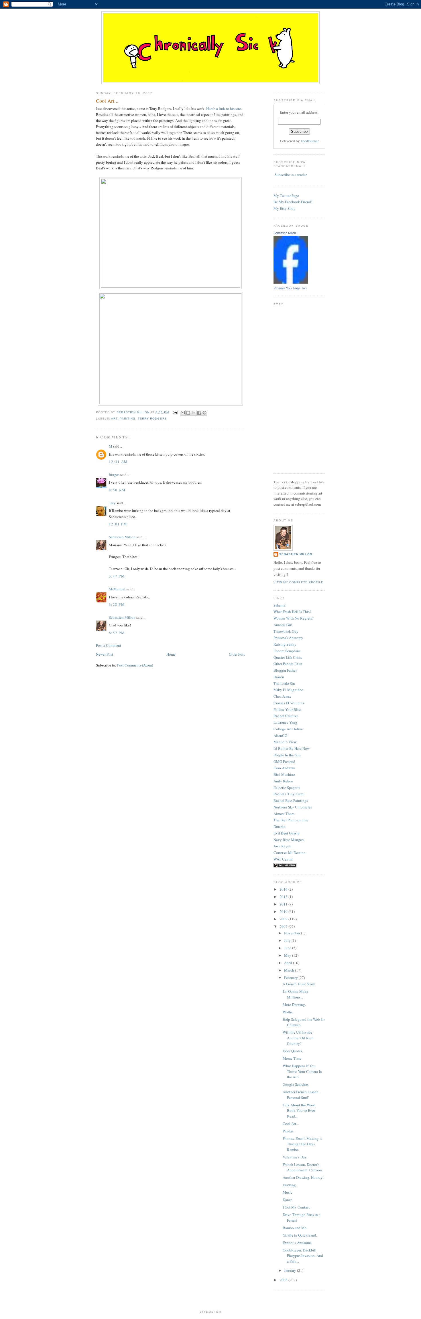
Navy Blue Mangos (289, 839)
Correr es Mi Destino (290, 852)
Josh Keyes (282, 846)
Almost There (284, 813)
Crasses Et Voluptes (289, 702)
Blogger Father (285, 670)
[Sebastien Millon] (291, 282)
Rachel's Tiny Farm (288, 793)
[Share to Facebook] (199, 413)
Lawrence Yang (285, 722)
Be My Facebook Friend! (293, 201)
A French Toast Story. (299, 983)
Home (171, 654)
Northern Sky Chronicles (293, 807)
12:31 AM (118, 461)
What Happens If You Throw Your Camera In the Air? (302, 1071)
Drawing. (290, 1184)
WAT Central (284, 859)
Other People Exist (288, 663)
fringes (114, 474)
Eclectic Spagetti (287, 787)
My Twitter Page (286, 195)
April (288, 962)
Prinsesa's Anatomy (288, 637)
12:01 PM (118, 524)
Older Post (237, 654)
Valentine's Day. (295, 1157)
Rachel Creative (286, 715)
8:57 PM (117, 632)
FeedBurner (310, 140)
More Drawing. (294, 1004)
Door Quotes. (293, 1050)
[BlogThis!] (188, 413)
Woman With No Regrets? (294, 618)
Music (287, 1192)
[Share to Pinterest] (204, 413)
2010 (284, 911)
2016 (284, 889)
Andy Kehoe (283, 781)
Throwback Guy (286, 631)
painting (127, 418)
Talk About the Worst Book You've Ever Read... (299, 1110)
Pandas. (288, 1131)
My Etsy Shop (285, 208)
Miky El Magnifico (288, 689)
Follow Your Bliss (287, 709)
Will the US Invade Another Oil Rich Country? (298, 1038)
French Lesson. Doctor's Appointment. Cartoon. (303, 1167)
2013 (284, 896)
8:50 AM (117, 490)
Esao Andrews (284, 767)
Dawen (279, 676)
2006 (284, 1279)
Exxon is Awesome (297, 1242)
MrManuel (117, 589)
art (114, 418)
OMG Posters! (284, 761)
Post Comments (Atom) (135, 665)
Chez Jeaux (282, 696)
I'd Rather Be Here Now (292, 748)
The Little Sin (284, 683)
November (292, 933)
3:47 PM (117, 576)
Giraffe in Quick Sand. (300, 1235)
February (291, 977)
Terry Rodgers (152, 418)
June (288, 947)
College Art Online (288, 728)
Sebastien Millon (122, 536)
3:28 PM (117, 604)
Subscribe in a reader (291, 174)
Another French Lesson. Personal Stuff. (301, 1094)
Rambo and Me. (295, 1227)
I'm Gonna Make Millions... (295, 994)
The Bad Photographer (291, 819)
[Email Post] (175, 412)
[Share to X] (193, 413)
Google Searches (295, 1084)
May (288, 955)
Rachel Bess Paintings (291, 800)
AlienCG (280, 735)
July (288, 940)
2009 (284, 918)
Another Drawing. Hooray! (303, 1177)
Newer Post (104, 654)
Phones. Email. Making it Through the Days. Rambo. (302, 1144)
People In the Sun (287, 755)
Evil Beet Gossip (287, 833)
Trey (112, 502)
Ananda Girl (283, 624)
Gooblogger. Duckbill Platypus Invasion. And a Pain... (303, 1255)
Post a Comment (108, 645)
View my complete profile (298, 582)
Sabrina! (280, 605)
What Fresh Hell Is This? (292, 611)
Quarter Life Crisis (288, 657)
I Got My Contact (296, 1207)
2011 (284, 904)
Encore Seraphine (287, 650)
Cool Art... (291, 1123)
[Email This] (183, 413)
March (289, 970)
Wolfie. (288, 1012)
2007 (284, 926)
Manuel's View (285, 741)
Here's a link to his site (223, 108)
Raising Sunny (285, 644)
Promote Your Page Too (290, 288)
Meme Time (292, 1058)
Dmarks (279, 826)
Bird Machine (284, 774)
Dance (287, 1199)
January (290, 1270)
